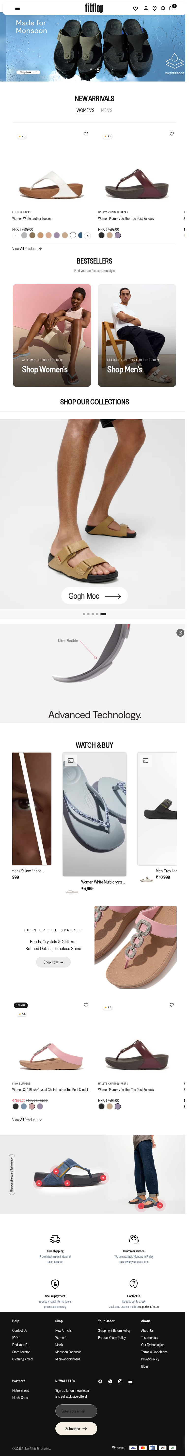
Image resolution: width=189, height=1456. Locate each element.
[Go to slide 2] (90, 610)
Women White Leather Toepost (32, 216)
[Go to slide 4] (99, 610)
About (142, 1313)
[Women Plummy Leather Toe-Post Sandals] (134, 168)
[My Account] (142, 8)
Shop (58, 1313)
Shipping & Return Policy (112, 1323)
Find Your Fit (20, 1337)
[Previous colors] (15, 233)
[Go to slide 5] (103, 610)
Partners (18, 1373)
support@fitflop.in (146, 1299)
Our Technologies (149, 1337)
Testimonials (146, 1330)
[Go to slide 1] (84, 610)
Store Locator (21, 1344)
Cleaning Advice (22, 1352)
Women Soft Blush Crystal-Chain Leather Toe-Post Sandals (45, 1085)
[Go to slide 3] (94, 610)
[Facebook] (98, 1374)
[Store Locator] (151, 8)
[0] (166, 8)
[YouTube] (129, 1375)
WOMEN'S (84, 110)
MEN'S (105, 110)
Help (16, 1313)
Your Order (104, 1313)
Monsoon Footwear (67, 1344)
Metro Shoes (20, 1383)
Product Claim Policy (110, 1330)
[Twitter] (108, 1374)
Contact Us (19, 1323)
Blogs (141, 1359)
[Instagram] (119, 1374)
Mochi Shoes (20, 1390)
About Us (144, 1323)
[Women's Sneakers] (92, 512)
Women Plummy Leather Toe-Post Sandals (124, 216)
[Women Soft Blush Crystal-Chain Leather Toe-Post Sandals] (50, 1033)
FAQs (15, 1330)
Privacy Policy (147, 1352)
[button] (92, 822)
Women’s (60, 1330)
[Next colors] (85, 233)
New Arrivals (62, 1323)
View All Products (27, 248)
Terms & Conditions (151, 1344)
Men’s (58, 1337)
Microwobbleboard (66, 1352)
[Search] (159, 8)
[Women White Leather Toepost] (50, 168)
